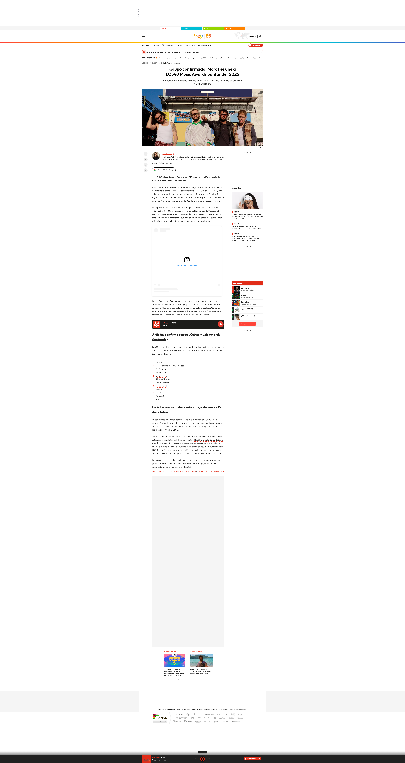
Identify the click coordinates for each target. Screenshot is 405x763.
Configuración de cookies (212, 709)
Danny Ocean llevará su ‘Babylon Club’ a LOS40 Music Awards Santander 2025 (201, 671)
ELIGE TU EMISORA (252, 758)
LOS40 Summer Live (204, 45)
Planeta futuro (230, 717)
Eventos (179, 45)
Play (202, 759)
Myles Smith (161, 386)
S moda (216, 720)
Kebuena (238, 717)
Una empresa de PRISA (159, 716)
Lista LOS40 (146, 45)
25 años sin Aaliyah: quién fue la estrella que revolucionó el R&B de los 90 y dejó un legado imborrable (247, 216)
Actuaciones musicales (205, 471)
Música (156, 45)
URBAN (228, 29)
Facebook (146, 154)
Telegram (146, 170)
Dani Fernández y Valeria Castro (171, 365)
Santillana (198, 714)
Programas (169, 45)
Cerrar (261, 52)
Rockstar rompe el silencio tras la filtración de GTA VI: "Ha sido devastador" (247, 227)
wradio (199, 717)
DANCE (207, 29)
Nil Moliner (161, 372)
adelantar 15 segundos (209, 759)
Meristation (235, 720)
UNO (193, 717)
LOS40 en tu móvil (228, 709)
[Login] (260, 36)
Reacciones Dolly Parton (221, 58)
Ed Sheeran (161, 369)
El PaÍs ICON (207, 720)
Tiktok (194, 687)
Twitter (146, 159)
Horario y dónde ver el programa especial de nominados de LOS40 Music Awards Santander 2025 (174, 672)
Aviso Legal (160, 709)
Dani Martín (161, 375)
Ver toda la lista (246, 324)
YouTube (198, 687)
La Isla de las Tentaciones (241, 58)
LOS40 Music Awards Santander (169, 63)
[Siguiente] (262, 58)
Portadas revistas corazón (169, 58)
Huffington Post (181, 717)
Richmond (177, 720)
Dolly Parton (185, 58)
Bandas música (179, 471)
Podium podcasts (198, 720)
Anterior (190, 759)
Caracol (240, 714)
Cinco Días (207, 717)
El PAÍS (178, 714)
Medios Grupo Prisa (159, 721)
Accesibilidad (171, 709)
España (251, 36)
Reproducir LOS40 (221, 324)
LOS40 (164, 29)
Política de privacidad (183, 709)
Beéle (158, 392)
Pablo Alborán (258, 58)
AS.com (225, 714)
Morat (154, 471)
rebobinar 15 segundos (195, 759)
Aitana (159, 362)
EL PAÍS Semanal (222, 717)
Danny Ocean (162, 396)
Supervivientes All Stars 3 (201, 58)
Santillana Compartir (209, 714)
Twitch (211, 687)
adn (232, 714)
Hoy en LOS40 (190, 45)
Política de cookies (197, 709)
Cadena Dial (215, 717)
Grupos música (191, 471)
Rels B (159, 389)
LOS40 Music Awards (165, 471)
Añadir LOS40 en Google (165, 170)
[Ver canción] (237, 289)
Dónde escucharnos (242, 709)
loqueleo (225, 720)
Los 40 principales (188, 714)
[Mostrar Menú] (145, 36)
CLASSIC (186, 29)
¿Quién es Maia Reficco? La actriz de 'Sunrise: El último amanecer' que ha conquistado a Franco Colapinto (245, 238)
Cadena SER (218, 714)
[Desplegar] (202, 752)
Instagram (190, 687)
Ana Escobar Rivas (169, 154)
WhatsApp (146, 165)
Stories (215, 687)
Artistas (216, 471)
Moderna (187, 720)
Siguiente (214, 759)
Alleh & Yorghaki (163, 379)
